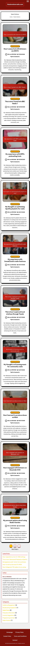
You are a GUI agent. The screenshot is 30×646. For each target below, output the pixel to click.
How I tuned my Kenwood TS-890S (12, 564)
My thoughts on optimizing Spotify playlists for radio (15, 208)
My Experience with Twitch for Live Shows (14, 562)
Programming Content (9, 618)
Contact (15, 640)
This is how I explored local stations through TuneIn (15, 313)
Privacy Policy (20, 632)
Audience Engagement (9, 605)
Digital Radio (6, 610)
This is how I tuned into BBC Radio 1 (15, 102)
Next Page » (15, 549)
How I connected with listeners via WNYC (15, 50)
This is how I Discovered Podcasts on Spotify (15, 559)
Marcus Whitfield (12, 54)
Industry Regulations (8, 615)
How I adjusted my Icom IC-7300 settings (14, 557)
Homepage (9, 632)
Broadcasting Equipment (9, 607)
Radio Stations (15, 46)
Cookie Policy (7, 636)
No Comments (16, 56)
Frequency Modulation (9, 612)
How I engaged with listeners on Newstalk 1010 (15, 469)
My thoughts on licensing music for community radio (15, 365)
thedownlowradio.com (15, 4)
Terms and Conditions (20, 636)
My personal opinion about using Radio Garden (15, 521)
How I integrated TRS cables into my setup (14, 567)
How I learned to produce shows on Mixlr (15, 416)
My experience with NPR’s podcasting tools (15, 155)
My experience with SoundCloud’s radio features (15, 260)
